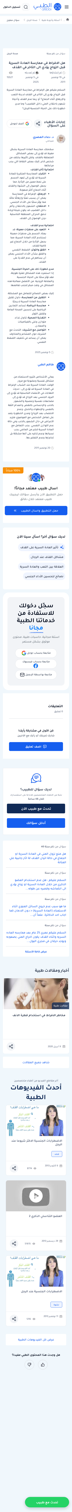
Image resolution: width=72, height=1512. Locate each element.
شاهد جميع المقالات (36, 1062)
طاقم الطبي (46, 364)
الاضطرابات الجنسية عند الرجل (41, 1292)
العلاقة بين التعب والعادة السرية (41, 566)
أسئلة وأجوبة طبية (51, 20)
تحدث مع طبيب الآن (36, 808)
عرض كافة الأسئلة (36, 951)
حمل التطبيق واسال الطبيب (39, 510)
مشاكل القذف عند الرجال (47, 557)
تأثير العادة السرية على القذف (39, 547)
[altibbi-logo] (47, 7)
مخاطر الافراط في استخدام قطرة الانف (38, 1015)
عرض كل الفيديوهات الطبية (36, 1339)
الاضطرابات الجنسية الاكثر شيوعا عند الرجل (36, 1142)
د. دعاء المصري (43, 137)
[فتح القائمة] (65, 7)
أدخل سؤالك (36, 822)
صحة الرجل (31, 20)
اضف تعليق (33, 746)
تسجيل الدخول (11, 7)
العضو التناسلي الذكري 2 (45, 1216)
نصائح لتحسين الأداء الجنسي (44, 576)
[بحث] (26, 7)
